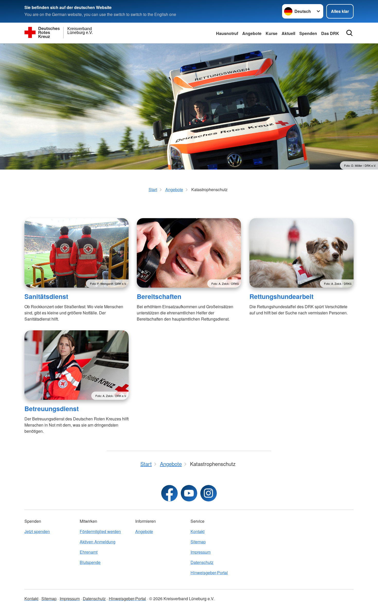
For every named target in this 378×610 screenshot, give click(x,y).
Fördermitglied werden (100, 531)
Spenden (308, 33)
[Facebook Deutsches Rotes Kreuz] (169, 493)
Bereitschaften (159, 296)
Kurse (271, 33)
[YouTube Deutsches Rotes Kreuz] (189, 493)
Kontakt (197, 531)
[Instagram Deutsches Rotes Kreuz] (208, 493)
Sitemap (198, 542)
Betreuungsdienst (51, 408)
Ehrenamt (88, 552)
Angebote (252, 33)
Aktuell (288, 33)
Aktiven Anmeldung (97, 542)
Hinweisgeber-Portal (209, 573)
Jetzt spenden (37, 531)
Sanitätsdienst (46, 296)
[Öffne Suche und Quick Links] (349, 33)
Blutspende (90, 562)
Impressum (201, 552)
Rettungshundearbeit (281, 296)
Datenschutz (202, 562)
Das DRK (330, 33)
